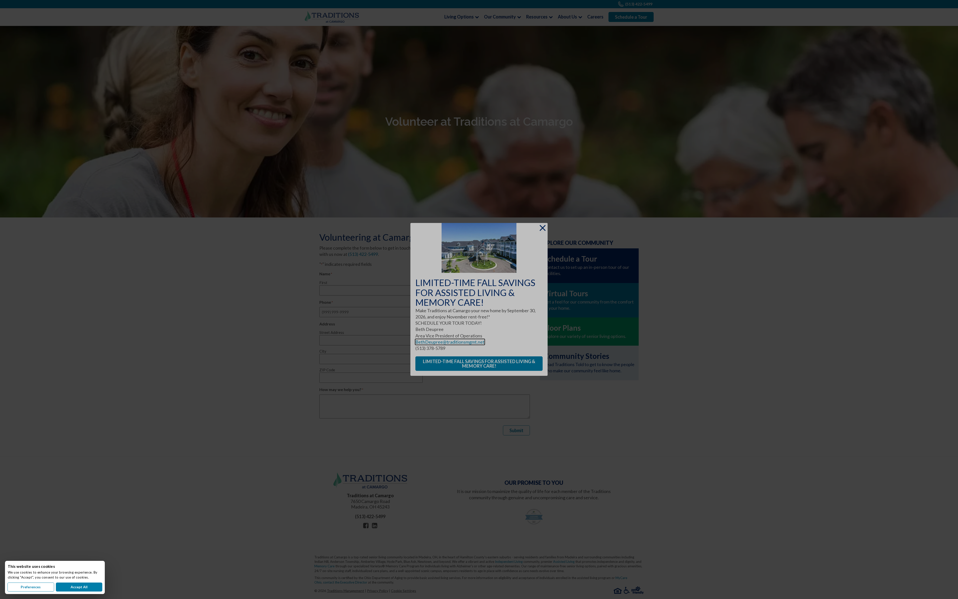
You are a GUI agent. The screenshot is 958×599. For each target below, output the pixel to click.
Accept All (79, 587)
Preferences (31, 587)
